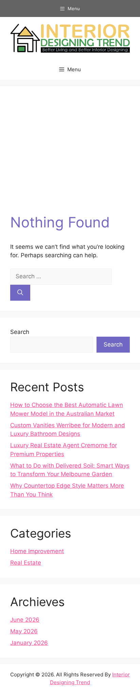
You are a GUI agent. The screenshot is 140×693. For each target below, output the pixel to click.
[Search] (20, 293)
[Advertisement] (70, 155)
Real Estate (25, 562)
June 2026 (24, 619)
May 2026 (24, 631)
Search (19, 332)
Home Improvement (37, 551)
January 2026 (29, 642)
